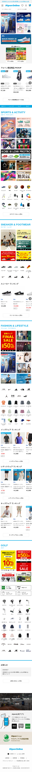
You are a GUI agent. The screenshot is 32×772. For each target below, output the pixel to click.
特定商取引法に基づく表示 (23, 760)
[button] (30, 82)
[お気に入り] (22, 5)
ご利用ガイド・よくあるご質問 (17, 753)
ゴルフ (27, 106)
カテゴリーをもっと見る (16, 214)
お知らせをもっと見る (16, 681)
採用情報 (15, 758)
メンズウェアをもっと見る (16, 461)
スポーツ (3, 106)
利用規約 (22, 758)
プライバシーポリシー (8, 760)
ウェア (19, 106)
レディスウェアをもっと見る (16, 498)
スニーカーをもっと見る (16, 315)
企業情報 (7, 758)
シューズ (11, 106)
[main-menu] (2, 5)
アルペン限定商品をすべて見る (16, 99)
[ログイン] (26, 5)
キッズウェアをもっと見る (16, 535)
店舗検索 (17, 703)
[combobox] (8, 9)
